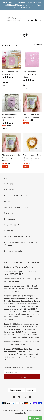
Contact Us (35, 418)
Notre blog (8, 231)
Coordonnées (9, 219)
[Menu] (40, 19)
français (30, 390)
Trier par (5, 42)
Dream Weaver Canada (16, 410)
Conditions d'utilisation (13, 251)
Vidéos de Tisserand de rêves (16, 207)
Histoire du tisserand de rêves (16, 195)
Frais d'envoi (9, 213)
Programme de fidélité (13, 225)
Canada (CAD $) (16, 390)
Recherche (8, 184)
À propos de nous (11, 190)
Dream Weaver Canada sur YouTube (18, 236)
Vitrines (7, 201)
